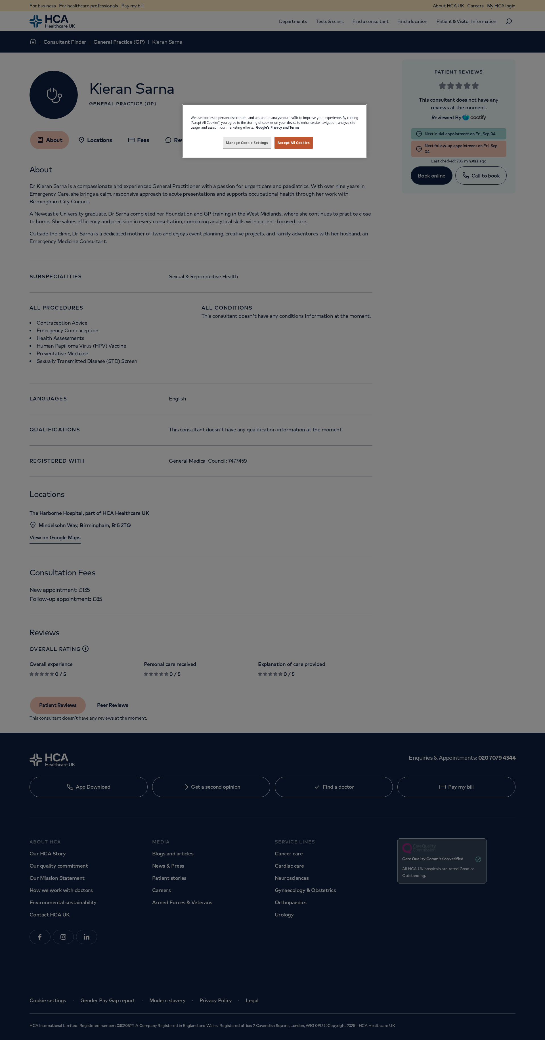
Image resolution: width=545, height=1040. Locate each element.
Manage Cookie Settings (247, 143)
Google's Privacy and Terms (277, 127)
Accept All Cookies (294, 143)
